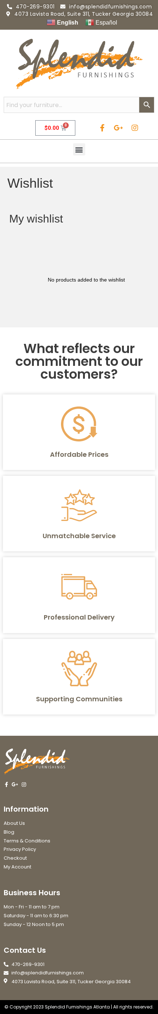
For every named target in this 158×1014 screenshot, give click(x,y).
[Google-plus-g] (118, 128)
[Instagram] (134, 128)
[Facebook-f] (102, 128)
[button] (79, 149)
